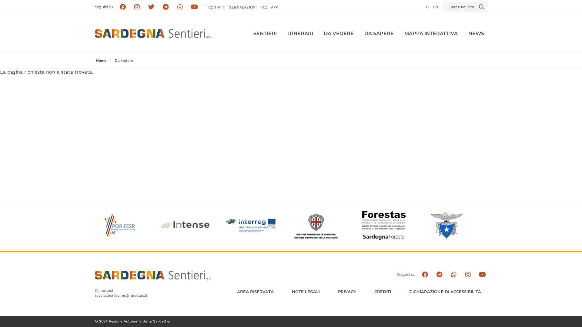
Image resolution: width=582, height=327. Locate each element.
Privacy (347, 291)
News (476, 33)
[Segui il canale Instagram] (467, 274)
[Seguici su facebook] (122, 7)
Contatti (217, 7)
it (427, 7)
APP (274, 7)
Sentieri (265, 33)
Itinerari (300, 33)
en (435, 7)
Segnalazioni (243, 7)
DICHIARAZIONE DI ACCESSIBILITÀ (445, 291)
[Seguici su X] (151, 7)
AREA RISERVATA (255, 291)
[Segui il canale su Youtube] (194, 7)
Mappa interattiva (431, 33)
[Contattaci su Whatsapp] (180, 7)
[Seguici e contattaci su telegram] (165, 7)
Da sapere (379, 33)
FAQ (263, 7)
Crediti (382, 291)
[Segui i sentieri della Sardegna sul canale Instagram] (137, 7)
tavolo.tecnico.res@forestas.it (121, 295)
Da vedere (339, 33)
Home (101, 60)
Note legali (306, 291)
